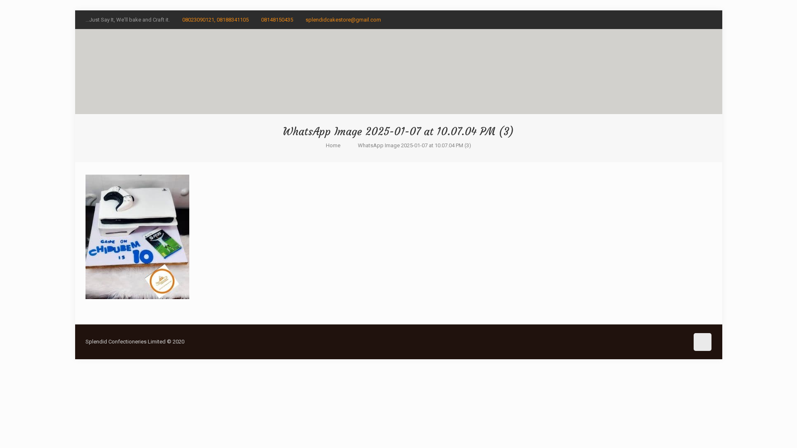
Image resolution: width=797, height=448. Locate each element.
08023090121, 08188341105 (215, 20)
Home (333, 145)
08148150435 (277, 20)
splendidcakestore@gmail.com (343, 20)
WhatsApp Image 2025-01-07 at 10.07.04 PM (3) (414, 145)
